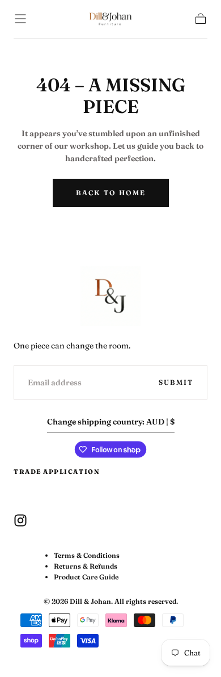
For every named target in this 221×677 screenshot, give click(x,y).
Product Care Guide (86, 577)
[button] (20, 19)
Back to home (111, 192)
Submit (176, 382)
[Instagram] (20, 520)
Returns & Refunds (85, 566)
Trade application (57, 472)
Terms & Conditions (87, 555)
